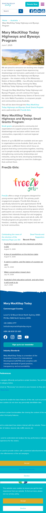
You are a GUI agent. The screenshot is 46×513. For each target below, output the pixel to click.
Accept (23, 501)
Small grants (7, 126)
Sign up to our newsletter (23, 344)
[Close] (43, 486)
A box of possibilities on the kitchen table (21, 254)
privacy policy (14, 494)
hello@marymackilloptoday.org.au (17, 326)
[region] (23, 498)
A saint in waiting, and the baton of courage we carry (23, 263)
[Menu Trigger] (42, 4)
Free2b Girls (26, 110)
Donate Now (32, 4)
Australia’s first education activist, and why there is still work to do (24, 281)
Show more (5, 390)
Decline (23, 508)
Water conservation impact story (17, 272)
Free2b (5, 196)
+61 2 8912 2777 (10, 323)
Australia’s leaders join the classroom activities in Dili (23, 245)
